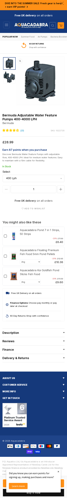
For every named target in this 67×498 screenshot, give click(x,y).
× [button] (58, 471)
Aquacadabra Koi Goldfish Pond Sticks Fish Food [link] (39, 272)
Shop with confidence (37, 47)
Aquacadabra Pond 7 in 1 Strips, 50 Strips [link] (40, 232)
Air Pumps (42, 37)
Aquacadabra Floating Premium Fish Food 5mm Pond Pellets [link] (39, 252)
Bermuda (8, 123)
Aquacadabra (18, 440)
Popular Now (10, 37)
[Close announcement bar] (62, 3)
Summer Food (27, 37)
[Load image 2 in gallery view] (9, 77)
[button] (6, 25)
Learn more (18, 486)
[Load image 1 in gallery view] (9, 63)
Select (6, 171)
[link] (14, 236)
